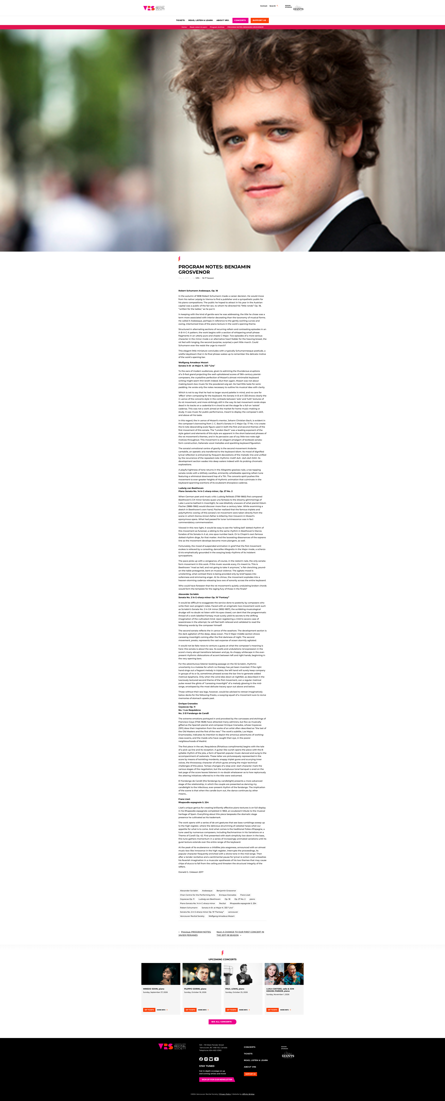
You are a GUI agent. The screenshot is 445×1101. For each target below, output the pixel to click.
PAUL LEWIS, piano (234, 989)
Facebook (201, 1059)
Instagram (206, 1059)
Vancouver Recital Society (192, 916)
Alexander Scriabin (189, 891)
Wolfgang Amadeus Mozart (222, 916)
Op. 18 (227, 899)
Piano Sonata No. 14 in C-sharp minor (197, 903)
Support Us (250, 1074)
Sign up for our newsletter (217, 1079)
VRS (197, 278)
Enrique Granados (227, 895)
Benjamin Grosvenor (226, 891)
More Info (161, 1010)
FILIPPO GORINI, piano (195, 989)
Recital (222, 903)
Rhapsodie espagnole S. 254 (243, 903)
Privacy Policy (225, 1094)
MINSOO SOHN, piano (153, 989)
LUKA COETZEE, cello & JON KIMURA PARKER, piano (280, 990)
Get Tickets (149, 1010)
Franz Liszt (245, 895)
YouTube (216, 1059)
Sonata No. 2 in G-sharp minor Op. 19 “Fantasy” (202, 912)
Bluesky (211, 1059)
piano (252, 899)
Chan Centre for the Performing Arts (197, 895)
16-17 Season (208, 278)
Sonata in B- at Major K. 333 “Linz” (217, 908)
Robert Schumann (189, 908)
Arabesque (207, 891)
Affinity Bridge (248, 1094)
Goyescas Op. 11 (187, 899)
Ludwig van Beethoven (210, 899)
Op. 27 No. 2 (239, 899)
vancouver (233, 912)
